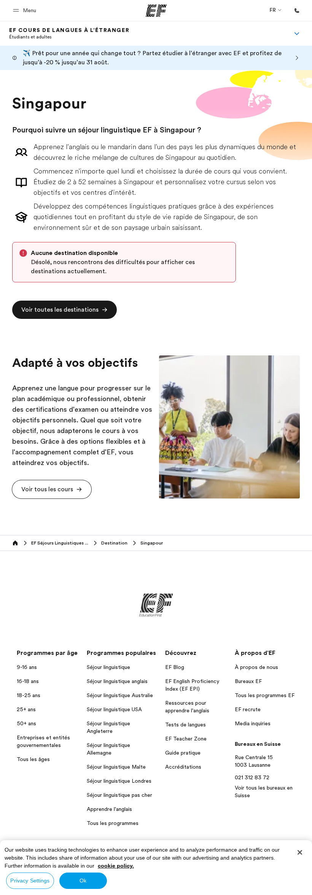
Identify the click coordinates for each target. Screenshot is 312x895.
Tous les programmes (112, 823)
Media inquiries (253, 723)
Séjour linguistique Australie (120, 695)
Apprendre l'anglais (109, 809)
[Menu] (297, 33)
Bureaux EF (248, 681)
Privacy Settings (29, 880)
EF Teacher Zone (186, 739)
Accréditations (183, 767)
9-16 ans (27, 667)
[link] (69, 33)
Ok (83, 880)
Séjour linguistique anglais (117, 681)
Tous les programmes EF (264, 695)
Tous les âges (33, 759)
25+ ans (26, 709)
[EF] (156, 11)
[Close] (299, 852)
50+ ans (26, 723)
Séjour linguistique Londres (119, 781)
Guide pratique (183, 753)
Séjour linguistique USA (114, 709)
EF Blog (174, 667)
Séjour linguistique (108, 667)
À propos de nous (256, 667)
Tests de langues (185, 724)
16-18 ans (28, 681)
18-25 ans (28, 695)
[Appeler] (297, 11)
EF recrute (248, 709)
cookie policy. (116, 866)
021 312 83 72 (252, 777)
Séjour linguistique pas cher (119, 795)
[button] (25, 10)
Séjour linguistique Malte (116, 767)
